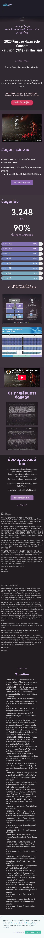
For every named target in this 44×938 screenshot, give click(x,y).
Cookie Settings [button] (18, 932)
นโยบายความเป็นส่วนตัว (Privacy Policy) (23, 923)
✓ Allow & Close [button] (33, 932)
